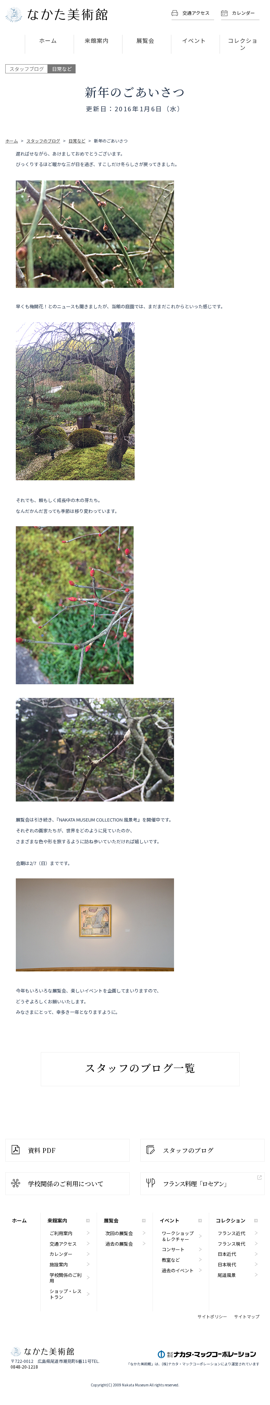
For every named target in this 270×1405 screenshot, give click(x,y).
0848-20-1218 (24, 1367)
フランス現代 (231, 1243)
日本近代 (227, 1254)
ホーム (48, 40)
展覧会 (145, 40)
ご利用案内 (61, 1233)
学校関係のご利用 (66, 1278)
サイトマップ (246, 1316)
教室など (171, 1259)
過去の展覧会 (119, 1243)
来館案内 (97, 40)
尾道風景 (227, 1275)
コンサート (173, 1249)
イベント (194, 40)
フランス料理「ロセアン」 (196, 1183)
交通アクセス (196, 12)
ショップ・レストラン (66, 1294)
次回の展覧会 (119, 1233)
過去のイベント (178, 1270)
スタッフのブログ (188, 1150)
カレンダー (243, 12)
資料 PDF (42, 1150)
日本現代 (227, 1264)
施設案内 (59, 1264)
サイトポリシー (212, 1316)
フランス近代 (231, 1233)
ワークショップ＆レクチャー (178, 1236)
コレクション (243, 44)
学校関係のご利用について (66, 1183)
